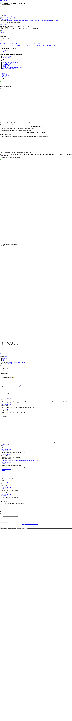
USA (55, 45)
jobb (39, 44)
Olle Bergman (4, 428)
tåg (53, 45)
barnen (14, 43)
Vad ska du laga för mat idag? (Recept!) (9, 68)
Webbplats (2, 517)
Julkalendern (51, 43)
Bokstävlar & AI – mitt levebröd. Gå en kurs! (10, 62)
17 (0, 28)
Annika (3, 380)
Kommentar (2, 511)
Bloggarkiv (4, 15)
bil (20, 43)
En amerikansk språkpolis (6, 56)
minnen (7, 45)
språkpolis (41, 45)
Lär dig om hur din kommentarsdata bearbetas (30, 524)
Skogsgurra (4, 495)
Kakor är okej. (24, 528)
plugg (3, 359)
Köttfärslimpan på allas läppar (7, 65)
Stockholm (45, 45)
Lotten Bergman (5, 399)
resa (28, 45)
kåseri (68, 43)
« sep (1, 32)
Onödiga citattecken (5, 51)
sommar (35, 45)
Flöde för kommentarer (6, 75)
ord (20, 45)
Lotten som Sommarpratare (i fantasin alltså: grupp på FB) (12, 67)
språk (38, 45)
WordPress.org (4, 76)
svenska (49, 45)
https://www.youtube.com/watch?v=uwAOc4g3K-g (11, 385)
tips (51, 45)
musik (15, 45)
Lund (1, 45)
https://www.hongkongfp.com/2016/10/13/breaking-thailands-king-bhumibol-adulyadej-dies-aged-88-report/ (21, 460)
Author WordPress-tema (4, 526)
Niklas (3, 440)
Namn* (1, 513)
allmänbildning (8, 43)
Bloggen (5, 356)
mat (2, 45)
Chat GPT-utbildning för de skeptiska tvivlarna (10, 16)
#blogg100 (2, 43)
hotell (36, 43)
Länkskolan (4, 66)
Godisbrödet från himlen (6, 64)
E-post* (1, 515)
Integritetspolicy (5, 18)
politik (3, 360)
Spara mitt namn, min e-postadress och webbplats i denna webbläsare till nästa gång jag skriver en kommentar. (20, 520)
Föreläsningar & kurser (6, 17)
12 (2, 27)
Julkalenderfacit (5, 19)
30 (7, 30)
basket (18, 43)
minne (4, 45)
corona (22, 43)
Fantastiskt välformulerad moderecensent (9, 50)
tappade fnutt (10, 333)
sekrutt (31, 45)
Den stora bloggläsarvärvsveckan (8, 63)
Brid (3, 483)
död (24, 43)
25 (1, 30)
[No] (27, 528)
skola (33, 45)
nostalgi (18, 45)
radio (21, 45)
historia (33, 43)
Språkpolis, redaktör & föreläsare (8, 20)
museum (13, 45)
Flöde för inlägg (5, 74)
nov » (4, 32)
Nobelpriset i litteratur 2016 (9, 363)
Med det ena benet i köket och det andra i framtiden (16, 362)
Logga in (3, 73)
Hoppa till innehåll (3, 0)
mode (10, 45)
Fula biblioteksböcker (6, 57)
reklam (26, 45)
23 (7, 28)
